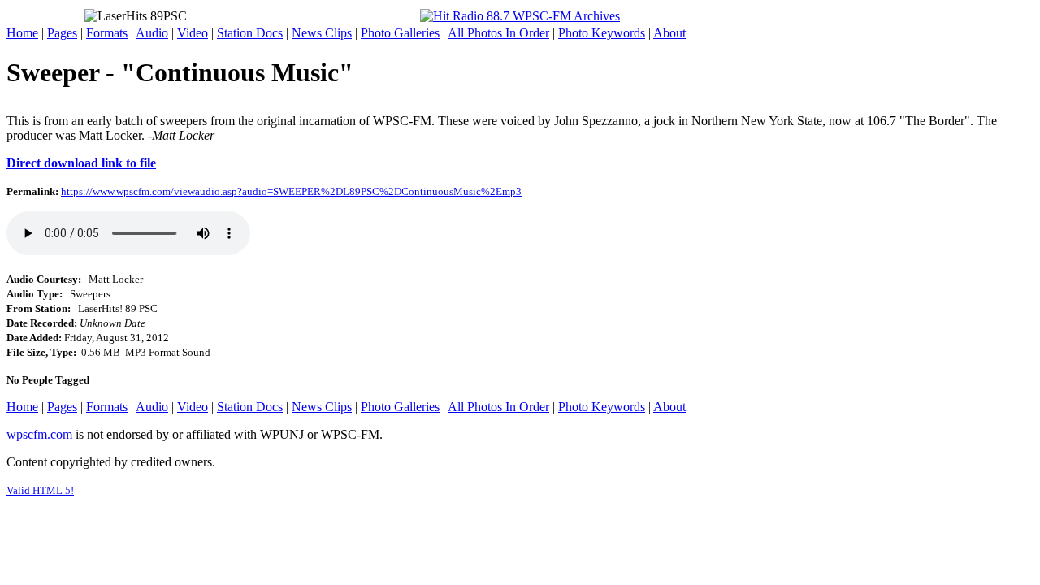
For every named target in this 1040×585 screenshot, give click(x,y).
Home (22, 33)
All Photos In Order (498, 33)
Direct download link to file (81, 163)
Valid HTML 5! (40, 490)
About (669, 33)
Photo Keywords (601, 33)
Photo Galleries (400, 33)
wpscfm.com (39, 434)
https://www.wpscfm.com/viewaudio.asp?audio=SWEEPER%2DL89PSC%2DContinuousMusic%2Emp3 (291, 191)
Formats (107, 33)
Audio (152, 33)
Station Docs (250, 33)
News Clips (322, 33)
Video (192, 33)
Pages (62, 33)
